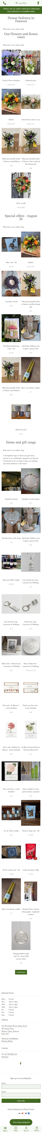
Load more (21, 972)
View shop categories (21, 1122)
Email (4, 1091)
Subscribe (21, 1100)
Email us (5, 1057)
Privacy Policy (7, 1041)
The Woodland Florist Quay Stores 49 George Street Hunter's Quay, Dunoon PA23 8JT (14, 1030)
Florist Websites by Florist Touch (21, 1109)
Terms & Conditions (10, 1038)
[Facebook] (38, 3)
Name (4, 1083)
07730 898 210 (11, 1054)
